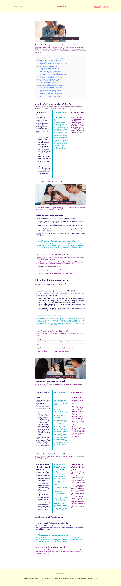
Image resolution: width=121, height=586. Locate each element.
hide (42, 56)
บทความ (20, 6)
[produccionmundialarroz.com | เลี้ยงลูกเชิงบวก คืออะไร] (60, 6)
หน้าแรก (16, 6)
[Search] (12, 6)
